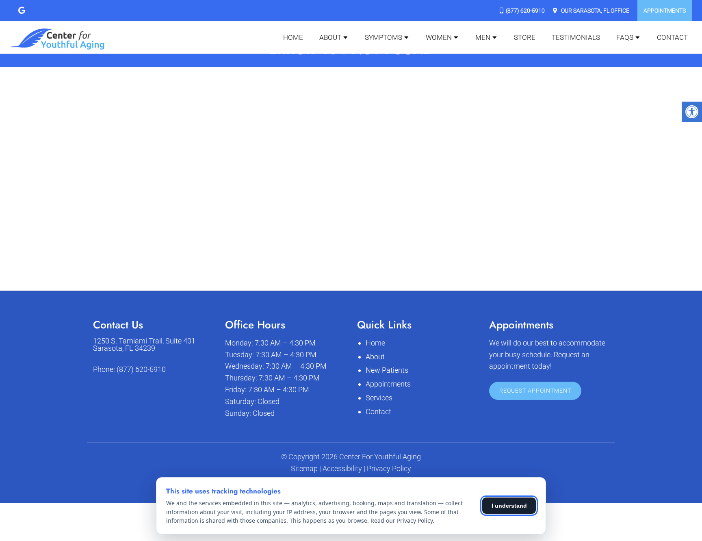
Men (482, 37)
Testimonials (576, 37)
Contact (672, 37)
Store (524, 37)
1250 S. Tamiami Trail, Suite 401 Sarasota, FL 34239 (144, 344)
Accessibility (342, 468)
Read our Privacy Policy (401, 520)
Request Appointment (535, 390)
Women (439, 37)
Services (379, 397)
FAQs (624, 37)
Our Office (594, 10)
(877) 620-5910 (525, 10)
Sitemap (304, 468)
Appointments (665, 10)
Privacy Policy (389, 468)
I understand (509, 505)
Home (293, 37)
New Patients (387, 370)
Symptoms (383, 37)
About (330, 37)
